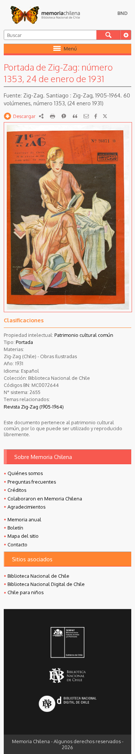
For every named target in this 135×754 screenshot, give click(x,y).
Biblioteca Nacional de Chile (38, 576)
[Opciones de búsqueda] (125, 35)
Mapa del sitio (23, 536)
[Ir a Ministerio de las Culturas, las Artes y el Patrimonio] (68, 643)
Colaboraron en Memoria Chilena (45, 499)
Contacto (17, 544)
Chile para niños (26, 592)
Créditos (17, 490)
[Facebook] (95, 116)
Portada (24, 342)
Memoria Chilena (45, 15)
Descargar (24, 116)
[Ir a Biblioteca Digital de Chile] (68, 704)
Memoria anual (24, 519)
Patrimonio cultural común (83, 335)
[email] (86, 116)
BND (122, 13)
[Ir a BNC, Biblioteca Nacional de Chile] (68, 675)
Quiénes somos (25, 473)
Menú (70, 49)
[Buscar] (108, 35)
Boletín (15, 528)
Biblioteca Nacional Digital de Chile (46, 584)
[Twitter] (105, 116)
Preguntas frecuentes (32, 482)
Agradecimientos (26, 507)
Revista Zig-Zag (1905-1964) (34, 407)
